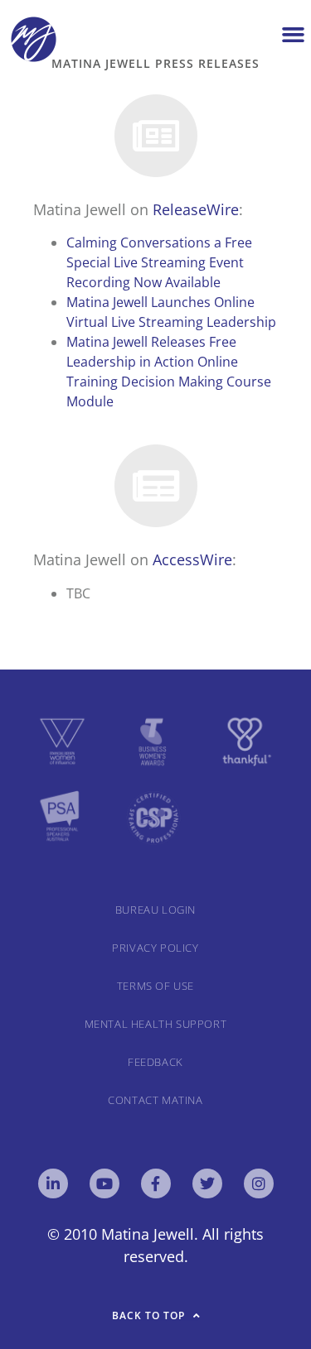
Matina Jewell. (149, 1234)
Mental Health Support (156, 1023)
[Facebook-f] (156, 1183)
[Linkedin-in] (53, 1183)
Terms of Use (155, 985)
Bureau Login (155, 909)
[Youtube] (104, 1183)
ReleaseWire (196, 209)
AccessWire (192, 559)
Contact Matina (155, 1099)
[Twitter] (207, 1183)
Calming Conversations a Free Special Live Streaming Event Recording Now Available (159, 262)
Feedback (155, 1061)
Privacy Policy (155, 947)
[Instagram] (259, 1183)
